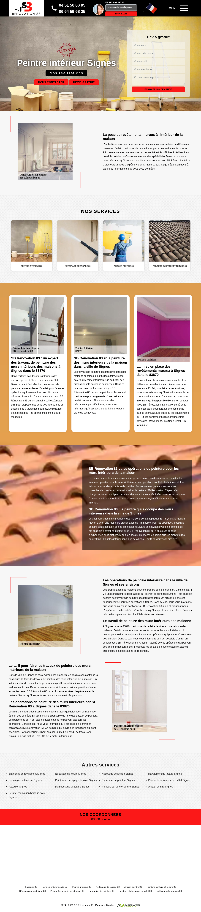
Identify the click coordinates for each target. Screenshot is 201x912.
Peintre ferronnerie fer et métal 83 (67, 891)
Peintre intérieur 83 (81, 887)
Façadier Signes (18, 786)
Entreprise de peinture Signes (118, 780)
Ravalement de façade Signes (165, 773)
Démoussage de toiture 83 (32, 891)
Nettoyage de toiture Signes (70, 773)
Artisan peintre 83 (133, 887)
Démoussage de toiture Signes (72, 786)
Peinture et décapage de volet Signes (76, 780)
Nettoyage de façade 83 (108, 887)
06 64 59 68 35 (72, 11)
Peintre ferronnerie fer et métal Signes (169, 780)
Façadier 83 (31, 887)
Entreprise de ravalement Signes (27, 773)
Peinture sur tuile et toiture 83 (161, 887)
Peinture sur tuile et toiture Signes (120, 786)
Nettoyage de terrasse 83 (169, 891)
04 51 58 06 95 (72, 5)
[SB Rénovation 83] (26, 8)
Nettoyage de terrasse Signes (25, 780)
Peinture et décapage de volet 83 (135, 891)
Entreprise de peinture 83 (101, 891)
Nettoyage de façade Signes (117, 773)
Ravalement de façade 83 (54, 887)
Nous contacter (51, 82)
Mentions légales (104, 905)
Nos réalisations (66, 73)
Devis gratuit (84, 82)
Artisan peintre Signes (160, 786)
